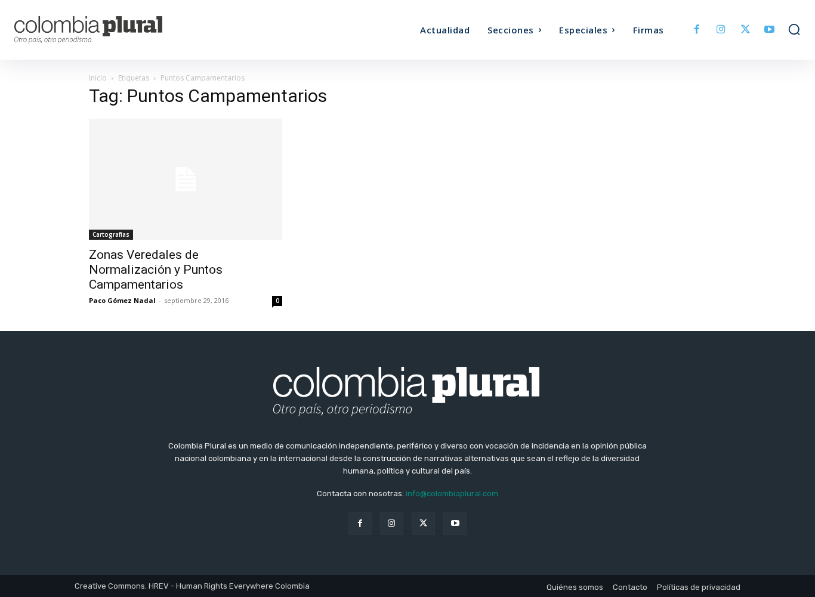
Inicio (98, 78)
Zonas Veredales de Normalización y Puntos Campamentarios (156, 270)
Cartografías (110, 234)
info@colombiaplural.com (452, 493)
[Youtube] (769, 30)
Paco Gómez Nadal (122, 300)
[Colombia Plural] (112, 30)
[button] (794, 29)
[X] (745, 30)
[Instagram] (721, 30)
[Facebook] (697, 30)
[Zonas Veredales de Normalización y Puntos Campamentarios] (185, 179)
